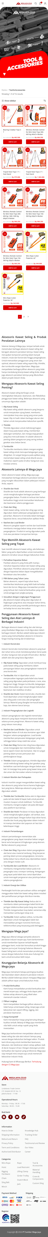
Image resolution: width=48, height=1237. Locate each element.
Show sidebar (10, 101)
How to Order (7, 1130)
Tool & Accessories (38, 1164)
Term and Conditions (10, 1147)
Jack (18, 1184)
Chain (4, 1178)
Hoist (4, 1167)
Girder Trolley (23, 1175)
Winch (4, 1186)
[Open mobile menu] (3, 3)
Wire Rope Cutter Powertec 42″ (32, 257)
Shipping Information (11, 1135)
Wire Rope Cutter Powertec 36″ (9, 299)
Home (4, 90)
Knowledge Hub (31, 1130)
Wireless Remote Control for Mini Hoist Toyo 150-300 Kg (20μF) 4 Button (12, 258)
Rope (19, 1163)
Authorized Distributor (11, 1151)
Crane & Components (38, 1177)
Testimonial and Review (35, 1143)
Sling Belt (5, 1182)
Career (28, 1151)
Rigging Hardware (6, 1172)
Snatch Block (22, 1180)
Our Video (29, 1147)
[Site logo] (24, 3)
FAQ (26, 1139)
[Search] (35, 3)
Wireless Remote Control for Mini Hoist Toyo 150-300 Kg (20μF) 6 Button (35, 214)
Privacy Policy (7, 1143)
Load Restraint (23, 1167)
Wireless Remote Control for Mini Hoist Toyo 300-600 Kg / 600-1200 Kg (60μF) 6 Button (12, 215)
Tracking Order (31, 1135)
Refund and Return (10, 1139)
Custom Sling (38, 1183)
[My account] (45, 3)
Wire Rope (6, 1163)
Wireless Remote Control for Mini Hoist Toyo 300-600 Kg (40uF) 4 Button (35, 132)
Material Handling (36, 1170)
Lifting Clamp (22, 1171)
